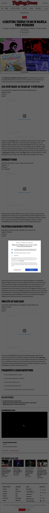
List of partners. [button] (21, 260)
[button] (24, 255)
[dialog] (24, 256)
